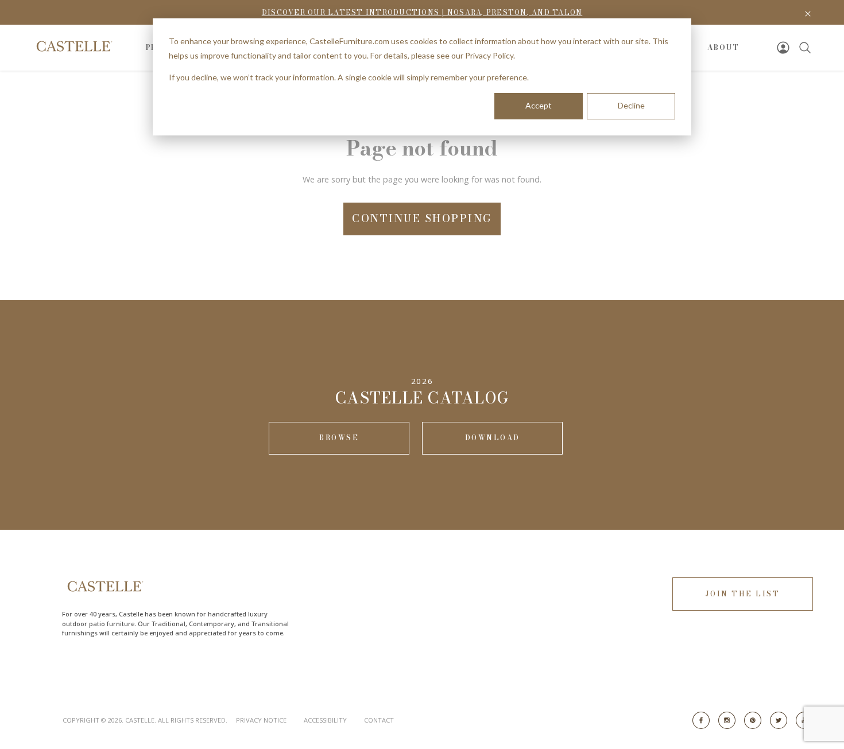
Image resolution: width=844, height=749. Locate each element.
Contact (379, 720)
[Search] (805, 48)
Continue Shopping (422, 218)
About (723, 47)
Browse (339, 437)
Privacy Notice (261, 720)
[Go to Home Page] (73, 46)
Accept (538, 105)
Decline (631, 105)
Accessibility (325, 720)
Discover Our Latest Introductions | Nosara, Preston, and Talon (422, 12)
